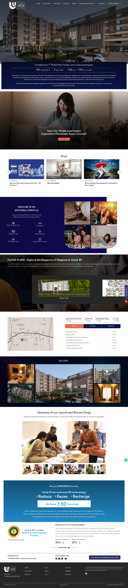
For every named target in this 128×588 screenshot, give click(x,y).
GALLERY (66, 3)
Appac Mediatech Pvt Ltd (116, 584)
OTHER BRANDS (113, 3)
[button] (61, 301)
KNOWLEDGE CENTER (86, 3)
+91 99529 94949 (13, 558)
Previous (23, 446)
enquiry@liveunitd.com (28, 558)
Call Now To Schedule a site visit (105, 557)
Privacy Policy (64, 584)
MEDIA (74, 3)
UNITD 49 (27, 574)
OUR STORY (47, 3)
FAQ (46, 574)
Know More (63, 547)
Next (105, 446)
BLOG (46, 568)
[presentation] (9, 172)
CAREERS (68, 571)
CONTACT (101, 3)
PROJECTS (57, 3)
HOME (38, 3)
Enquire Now (126, 291)
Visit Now (64, 139)
